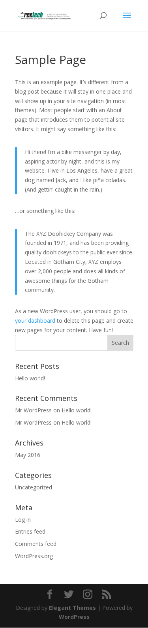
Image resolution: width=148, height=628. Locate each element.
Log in (23, 519)
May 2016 (27, 455)
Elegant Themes (72, 607)
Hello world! (30, 378)
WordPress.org (34, 556)
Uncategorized (33, 487)
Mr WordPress (33, 410)
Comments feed (35, 543)
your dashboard (35, 320)
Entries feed (30, 531)
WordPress (74, 616)
